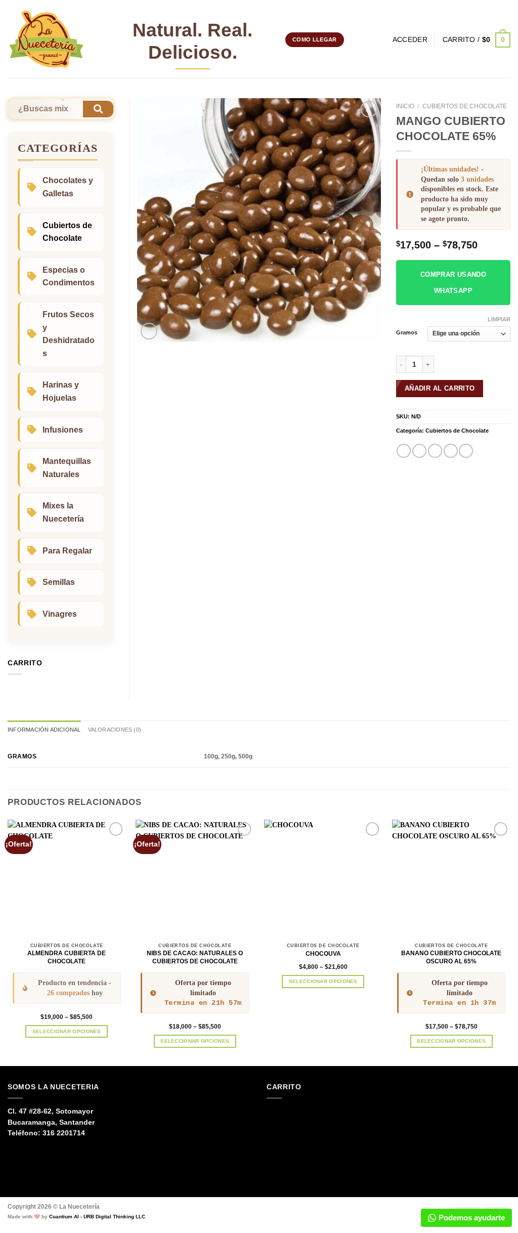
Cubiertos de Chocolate (464, 106)
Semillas (58, 582)
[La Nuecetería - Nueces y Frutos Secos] (46, 39)
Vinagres (59, 614)
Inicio (405, 106)
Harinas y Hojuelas (60, 391)
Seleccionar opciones (66, 1031)
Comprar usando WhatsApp (453, 282)
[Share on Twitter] (419, 451)
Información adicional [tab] (44, 730)
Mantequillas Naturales (66, 468)
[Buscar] (381, 40)
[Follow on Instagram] (353, 39)
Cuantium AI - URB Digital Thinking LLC (97, 1216)
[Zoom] (149, 331)
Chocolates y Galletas (67, 187)
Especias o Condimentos (68, 276)
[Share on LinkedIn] (466, 451)
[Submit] (98, 109)
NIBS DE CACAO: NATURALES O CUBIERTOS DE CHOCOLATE (195, 957)
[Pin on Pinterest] (451, 451)
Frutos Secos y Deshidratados (68, 334)
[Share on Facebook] (404, 451)
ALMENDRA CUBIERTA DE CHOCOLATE (66, 957)
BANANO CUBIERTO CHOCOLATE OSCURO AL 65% (451, 957)
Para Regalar (67, 550)
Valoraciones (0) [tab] (114, 730)
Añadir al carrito (440, 388)
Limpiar (499, 319)
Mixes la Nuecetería (63, 512)
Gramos (406, 332)
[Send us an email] (364, 39)
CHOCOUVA (323, 953)
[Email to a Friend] (435, 451)
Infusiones (62, 430)
